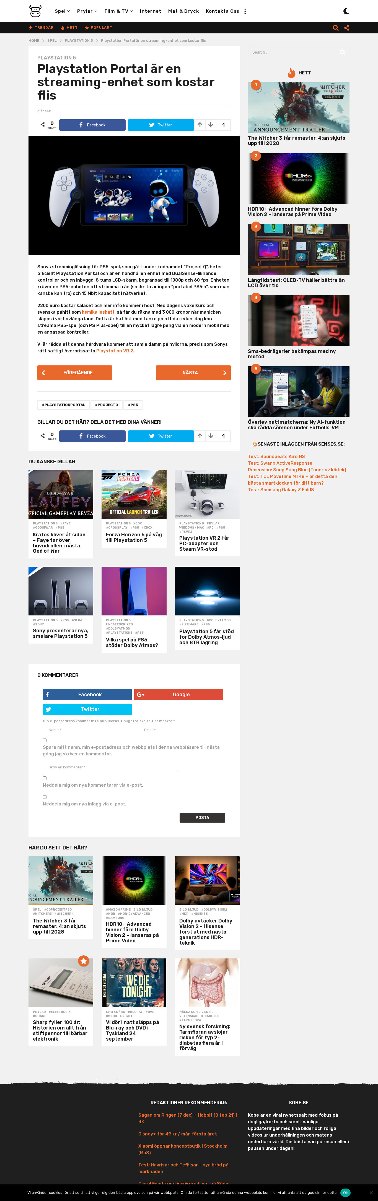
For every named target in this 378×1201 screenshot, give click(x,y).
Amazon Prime (118, 909)
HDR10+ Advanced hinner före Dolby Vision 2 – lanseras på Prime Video (132, 932)
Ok (345, 1192)
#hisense (199, 914)
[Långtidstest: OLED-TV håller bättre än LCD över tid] (298, 249)
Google (181, 695)
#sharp (39, 1016)
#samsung (115, 918)
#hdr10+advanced (134, 914)
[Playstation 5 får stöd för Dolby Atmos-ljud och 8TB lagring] (207, 591)
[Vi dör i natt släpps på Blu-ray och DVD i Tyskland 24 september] (134, 982)
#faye (65, 523)
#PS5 (133, 405)
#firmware (188, 624)
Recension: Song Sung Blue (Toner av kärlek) (297, 469)
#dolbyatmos (118, 628)
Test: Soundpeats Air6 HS (276, 456)
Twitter (90, 709)
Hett (72, 27)
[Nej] (371, 1192)
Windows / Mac (191, 527)
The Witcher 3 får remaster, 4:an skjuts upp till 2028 (59, 926)
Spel (60, 11)
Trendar (44, 27)
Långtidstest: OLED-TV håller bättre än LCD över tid (296, 282)
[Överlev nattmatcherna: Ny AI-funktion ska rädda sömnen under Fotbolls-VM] (298, 391)
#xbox (147, 527)
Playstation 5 (56, 58)
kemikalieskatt (98, 312)
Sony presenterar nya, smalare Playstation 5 (60, 633)
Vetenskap (188, 1016)
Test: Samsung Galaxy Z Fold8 (281, 489)
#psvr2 (185, 532)
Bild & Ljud (142, 909)
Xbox (137, 523)
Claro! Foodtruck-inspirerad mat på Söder (184, 1183)
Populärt (101, 27)
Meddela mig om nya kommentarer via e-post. (93, 785)
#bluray (135, 1012)
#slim (77, 620)
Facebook (90, 695)
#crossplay (117, 527)
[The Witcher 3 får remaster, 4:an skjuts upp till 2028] (61, 880)
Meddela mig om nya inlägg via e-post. (84, 804)
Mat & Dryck (183, 11)
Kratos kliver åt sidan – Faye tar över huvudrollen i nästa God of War (59, 543)
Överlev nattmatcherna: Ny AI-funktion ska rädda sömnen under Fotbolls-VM (297, 424)
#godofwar (43, 527)
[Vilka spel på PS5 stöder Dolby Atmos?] (134, 591)
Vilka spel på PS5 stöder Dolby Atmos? (132, 642)
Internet (150, 11)
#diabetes (210, 1016)
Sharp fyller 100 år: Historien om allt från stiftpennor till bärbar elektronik (60, 1030)
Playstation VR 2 (114, 350)
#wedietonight (119, 1016)
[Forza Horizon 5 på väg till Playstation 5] (134, 494)
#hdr (110, 914)
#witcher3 (42, 914)
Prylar (85, 11)
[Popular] (83, 960)
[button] (244, 11)
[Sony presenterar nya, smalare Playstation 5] (61, 591)
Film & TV (116, 11)
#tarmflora (190, 1020)
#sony (38, 624)
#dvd (150, 1012)
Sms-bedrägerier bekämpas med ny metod (292, 354)
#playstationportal (63, 405)
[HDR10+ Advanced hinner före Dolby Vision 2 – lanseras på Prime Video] (134, 880)
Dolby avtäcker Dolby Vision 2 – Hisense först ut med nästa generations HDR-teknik (205, 932)
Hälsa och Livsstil (196, 1012)
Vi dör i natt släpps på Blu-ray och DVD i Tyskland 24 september (132, 1030)
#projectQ (106, 405)
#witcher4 (64, 914)
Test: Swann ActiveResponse (280, 463)
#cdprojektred (58, 909)
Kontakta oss (222, 11)
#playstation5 (119, 633)
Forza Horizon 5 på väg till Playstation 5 (134, 537)
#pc (210, 527)
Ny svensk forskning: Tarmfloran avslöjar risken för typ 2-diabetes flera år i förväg (205, 1037)
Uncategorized (119, 624)
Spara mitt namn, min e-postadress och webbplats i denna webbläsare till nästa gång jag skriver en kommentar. (131, 751)
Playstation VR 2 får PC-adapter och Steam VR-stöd (204, 543)
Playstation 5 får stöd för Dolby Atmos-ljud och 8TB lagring (206, 637)
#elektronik (60, 1012)
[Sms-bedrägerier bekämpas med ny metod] (298, 320)
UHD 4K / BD (115, 1012)
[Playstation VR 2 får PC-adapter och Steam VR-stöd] (207, 494)
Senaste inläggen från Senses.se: (301, 444)
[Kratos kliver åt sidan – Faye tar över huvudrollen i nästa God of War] (61, 494)
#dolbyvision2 (214, 909)
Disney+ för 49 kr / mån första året (177, 1134)
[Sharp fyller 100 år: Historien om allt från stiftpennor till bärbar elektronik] (61, 982)
